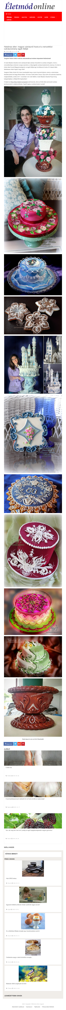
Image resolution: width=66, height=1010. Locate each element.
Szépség (9, 20)
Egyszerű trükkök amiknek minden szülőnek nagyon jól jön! (23, 905)
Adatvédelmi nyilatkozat (18, 1007)
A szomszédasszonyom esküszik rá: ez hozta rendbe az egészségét (25, 799)
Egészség (32, 17)
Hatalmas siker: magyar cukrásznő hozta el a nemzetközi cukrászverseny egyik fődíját (28, 47)
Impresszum (29, 1007)
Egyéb (46, 17)
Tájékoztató (37, 1007)
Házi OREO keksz (11, 878)
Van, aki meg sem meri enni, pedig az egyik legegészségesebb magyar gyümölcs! (29, 830)
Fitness (52, 17)
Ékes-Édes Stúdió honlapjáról (19, 82)
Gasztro (24, 17)
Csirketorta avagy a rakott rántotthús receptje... (19, 957)
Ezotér (40, 17)
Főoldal (9, 14)
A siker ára (9, 767)
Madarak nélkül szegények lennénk (16, 984)
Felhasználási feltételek (48, 1007)
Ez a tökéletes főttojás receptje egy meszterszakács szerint (23, 931)
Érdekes (16, 17)
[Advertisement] (33, 33)
